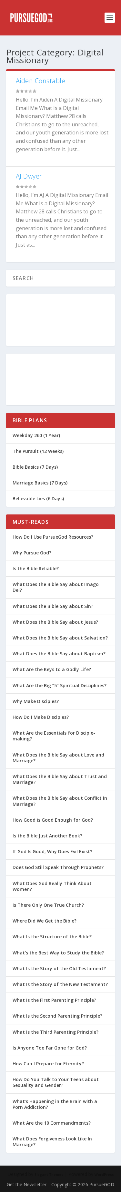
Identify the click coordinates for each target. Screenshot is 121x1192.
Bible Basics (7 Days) (35, 467)
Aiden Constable (41, 80)
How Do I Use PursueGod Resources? (53, 537)
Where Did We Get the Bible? (44, 921)
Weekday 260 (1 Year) (36, 435)
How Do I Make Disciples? (41, 717)
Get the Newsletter (26, 1184)
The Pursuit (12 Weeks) (38, 451)
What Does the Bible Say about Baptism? (59, 653)
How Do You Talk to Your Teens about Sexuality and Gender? (56, 1082)
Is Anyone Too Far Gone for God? (50, 1048)
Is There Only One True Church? (48, 905)
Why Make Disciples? (36, 701)
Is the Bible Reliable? (36, 568)
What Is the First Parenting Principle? (54, 1000)
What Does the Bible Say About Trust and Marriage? (60, 779)
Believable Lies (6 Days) (38, 498)
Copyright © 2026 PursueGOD (82, 1184)
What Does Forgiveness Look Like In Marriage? (52, 1142)
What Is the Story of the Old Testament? (59, 968)
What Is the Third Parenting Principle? (55, 1032)
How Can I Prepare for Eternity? (48, 1063)
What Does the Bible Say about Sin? (53, 606)
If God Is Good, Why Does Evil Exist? (52, 851)
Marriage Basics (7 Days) (40, 483)
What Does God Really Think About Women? (52, 886)
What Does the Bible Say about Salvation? (60, 638)
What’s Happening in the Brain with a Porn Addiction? (55, 1104)
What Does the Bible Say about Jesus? (55, 622)
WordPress (104, 1174)
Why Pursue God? (32, 553)
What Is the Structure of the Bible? (52, 936)
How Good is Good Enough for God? (53, 820)
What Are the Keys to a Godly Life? (52, 669)
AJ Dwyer (29, 176)
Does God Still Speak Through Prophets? (58, 867)
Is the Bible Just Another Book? (47, 836)
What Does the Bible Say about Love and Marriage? (58, 758)
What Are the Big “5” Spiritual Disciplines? (59, 685)
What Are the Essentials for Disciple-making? (54, 736)
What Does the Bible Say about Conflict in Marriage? (60, 801)
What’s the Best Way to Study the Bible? (58, 953)
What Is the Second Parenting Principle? (57, 1016)
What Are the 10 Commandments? (52, 1123)
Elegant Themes (49, 1174)
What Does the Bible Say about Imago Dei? (56, 587)
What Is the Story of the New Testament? (60, 984)
